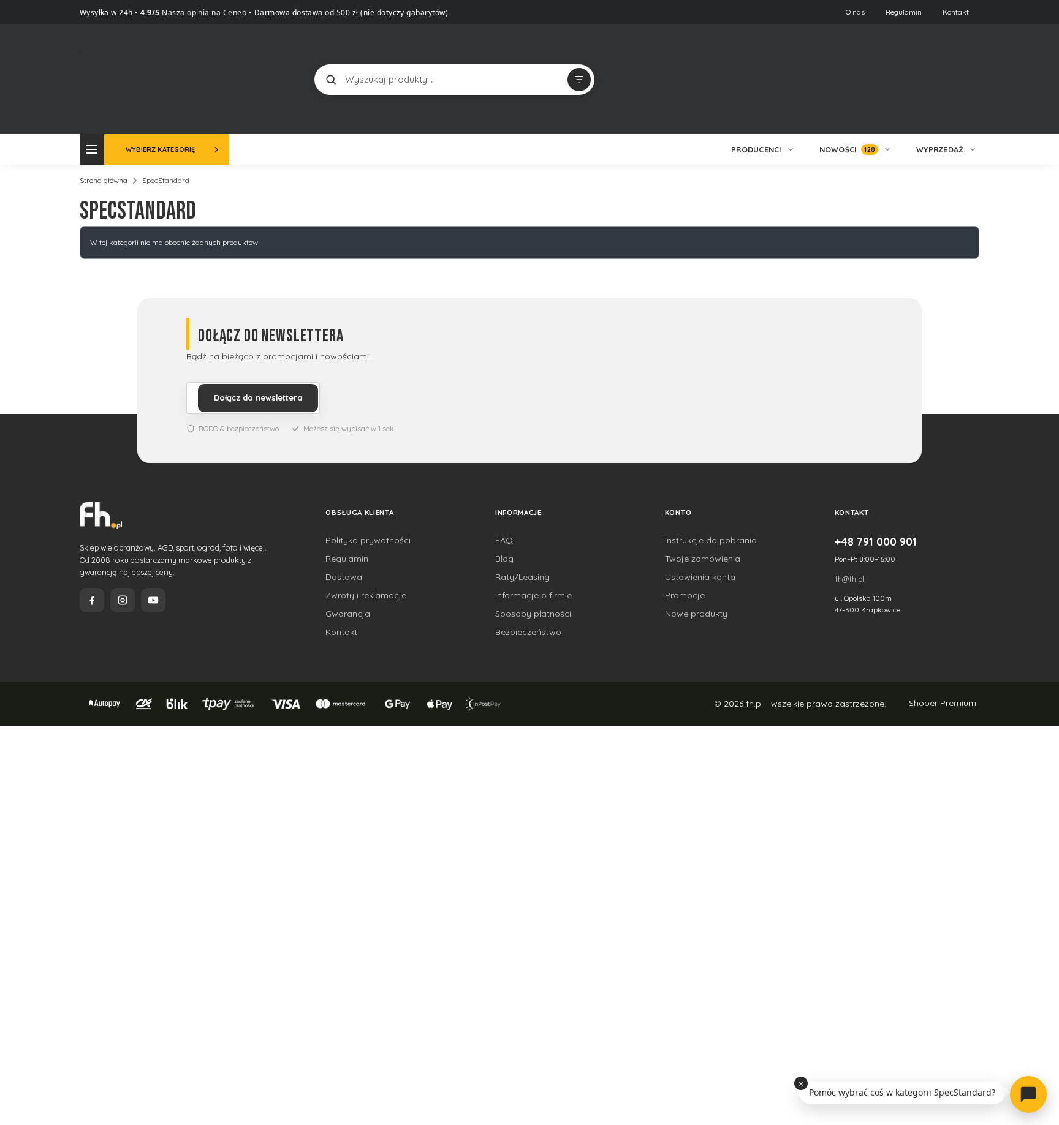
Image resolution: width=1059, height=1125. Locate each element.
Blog (504, 558)
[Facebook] (92, 600)
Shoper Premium (942, 703)
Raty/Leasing (522, 576)
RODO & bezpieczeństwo (239, 428)
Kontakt (956, 12)
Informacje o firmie (533, 595)
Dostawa (343, 576)
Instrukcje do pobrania (711, 540)
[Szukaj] (331, 79)
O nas (855, 12)
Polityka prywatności (368, 540)
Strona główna (103, 180)
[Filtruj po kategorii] (579, 79)
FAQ (504, 540)
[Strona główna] (126, 78)
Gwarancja (347, 613)
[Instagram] (122, 600)
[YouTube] (153, 600)
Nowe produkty (696, 613)
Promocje (685, 595)
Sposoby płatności (533, 613)
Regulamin (904, 12)
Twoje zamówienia (702, 558)
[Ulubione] (967, 79)
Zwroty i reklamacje (365, 595)
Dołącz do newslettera (258, 397)
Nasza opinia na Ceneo (203, 12)
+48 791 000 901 (876, 541)
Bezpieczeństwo (528, 632)
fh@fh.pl (849, 579)
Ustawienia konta (700, 576)
